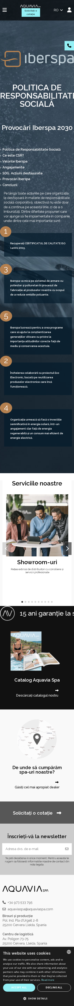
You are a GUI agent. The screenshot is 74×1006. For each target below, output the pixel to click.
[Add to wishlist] (64, 501)
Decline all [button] (54, 987)
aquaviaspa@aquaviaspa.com (30, 909)
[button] (22, 602)
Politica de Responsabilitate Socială (31, 149)
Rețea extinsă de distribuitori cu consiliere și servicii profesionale (37, 571)
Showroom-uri (37, 562)
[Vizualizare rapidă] (64, 508)
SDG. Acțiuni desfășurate (22, 173)
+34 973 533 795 (20, 902)
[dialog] (37, 976)
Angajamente (13, 167)
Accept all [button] (19, 987)
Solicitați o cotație (30, 12)
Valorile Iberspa (15, 161)
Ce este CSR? (13, 155)
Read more (47, 980)
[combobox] (69, 952)
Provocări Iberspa (16, 179)
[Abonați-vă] (67, 849)
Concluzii (9, 185)
